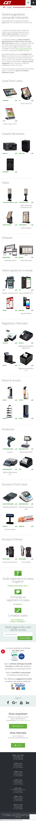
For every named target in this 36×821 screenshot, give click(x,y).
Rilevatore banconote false (26, 508)
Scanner (10, 452)
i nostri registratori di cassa (23, 49)
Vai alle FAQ (17, 604)
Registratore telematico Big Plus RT (26, 347)
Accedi (18, 745)
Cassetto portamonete (9, 507)
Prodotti (9, 7)
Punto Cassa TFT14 (9, 124)
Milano (23, 720)
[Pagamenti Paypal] (18, 689)
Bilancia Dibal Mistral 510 (10, 473)
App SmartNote (26, 313)
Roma (28, 720)
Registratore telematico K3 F (26, 369)
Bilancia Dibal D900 (26, 452)
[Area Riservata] (33, 2)
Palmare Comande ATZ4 (10, 293)
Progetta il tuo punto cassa (17, 586)
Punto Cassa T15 (26, 103)
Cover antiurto (26, 562)
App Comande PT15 (26, 293)
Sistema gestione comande (22, 7)
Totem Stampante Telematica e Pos (26, 206)
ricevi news (25, 638)
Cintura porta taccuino (10, 562)
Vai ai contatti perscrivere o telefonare (17, 620)
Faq (19, 816)
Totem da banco (26, 228)
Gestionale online (10, 260)
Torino (18, 720)
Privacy (27, 815)
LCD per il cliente (9, 529)
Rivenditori (18, 726)
